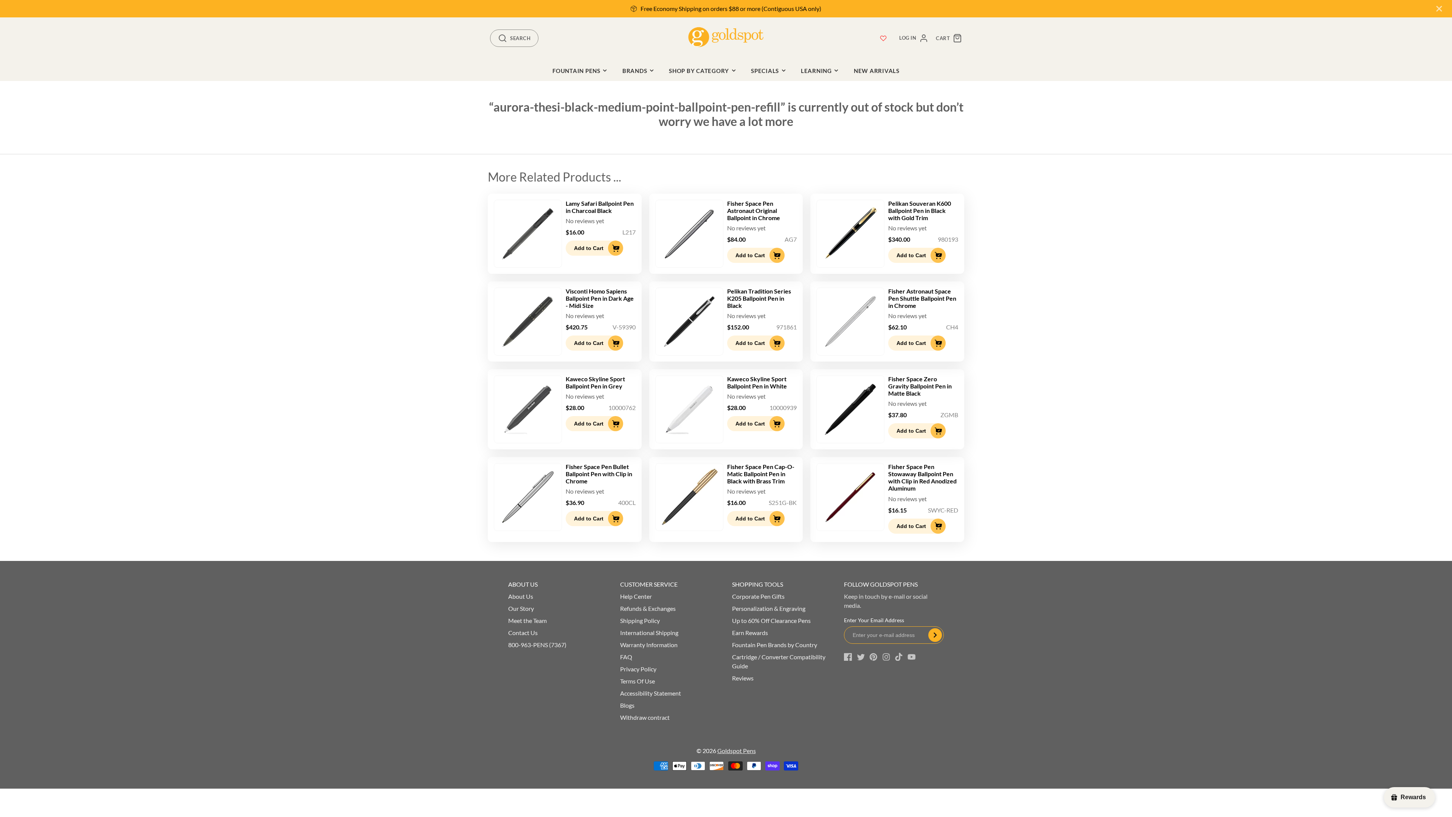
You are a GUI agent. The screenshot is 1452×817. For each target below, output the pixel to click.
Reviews (743, 678)
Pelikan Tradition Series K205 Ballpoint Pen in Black (759, 298)
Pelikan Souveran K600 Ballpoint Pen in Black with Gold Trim (919, 210)
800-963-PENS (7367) (537, 644)
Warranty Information (649, 644)
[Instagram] (886, 657)
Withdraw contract (645, 717)
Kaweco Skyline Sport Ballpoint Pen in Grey (595, 382)
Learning (816, 70)
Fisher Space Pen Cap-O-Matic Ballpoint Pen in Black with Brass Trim (760, 474)
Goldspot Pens (736, 750)
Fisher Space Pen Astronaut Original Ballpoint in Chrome (753, 210)
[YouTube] (912, 657)
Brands (634, 70)
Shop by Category (699, 70)
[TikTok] (899, 657)
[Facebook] (848, 657)
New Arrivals (877, 70)
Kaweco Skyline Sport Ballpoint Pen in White (757, 382)
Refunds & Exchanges (648, 608)
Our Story (521, 608)
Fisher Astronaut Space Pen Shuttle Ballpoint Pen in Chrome (922, 298)
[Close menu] (1439, 9)
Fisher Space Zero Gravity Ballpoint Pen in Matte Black (920, 386)
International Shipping (649, 632)
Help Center (636, 596)
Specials (765, 70)
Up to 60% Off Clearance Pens (771, 620)
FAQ (626, 656)
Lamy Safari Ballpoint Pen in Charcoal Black (600, 207)
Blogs (627, 705)
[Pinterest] (873, 657)
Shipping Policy (640, 620)
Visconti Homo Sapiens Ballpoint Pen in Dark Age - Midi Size (600, 298)
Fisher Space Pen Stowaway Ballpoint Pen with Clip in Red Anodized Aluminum (922, 477)
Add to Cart (588, 248)
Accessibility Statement (650, 693)
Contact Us (523, 632)
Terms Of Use (637, 681)
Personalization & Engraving (768, 608)
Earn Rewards (750, 632)
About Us (520, 596)
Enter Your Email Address (874, 620)
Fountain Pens (576, 70)
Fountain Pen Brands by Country (774, 644)
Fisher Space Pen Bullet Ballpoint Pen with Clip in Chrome (599, 474)
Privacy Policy (638, 669)
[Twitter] (861, 657)
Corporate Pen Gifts (758, 596)
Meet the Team (527, 620)
